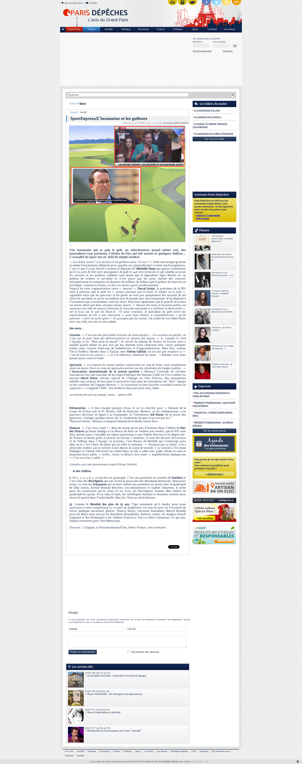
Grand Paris (74, 29)
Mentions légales (179, 751)
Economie (143, 29)
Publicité (69, 755)
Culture (160, 29)
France (91, 29)
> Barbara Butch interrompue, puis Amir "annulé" (113, 729)
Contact (93, 3)
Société (109, 29)
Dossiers (204, 751)
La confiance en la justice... (208, 117)
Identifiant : (198, 42)
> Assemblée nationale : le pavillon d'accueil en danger (115, 674)
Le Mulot (212, 29)
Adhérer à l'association (208, 215)
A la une (69, 751)
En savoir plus (198, 762)
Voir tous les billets (214, 139)
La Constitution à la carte (207, 110)
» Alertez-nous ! (215, 474)
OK (207, 762)
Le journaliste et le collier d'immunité (213, 133)
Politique (126, 29)
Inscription (228, 51)
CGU (194, 751)
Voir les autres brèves (214, 431)
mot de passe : (219, 42)
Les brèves (229, 29)
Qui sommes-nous (73, 3)
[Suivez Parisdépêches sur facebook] (206, 3)
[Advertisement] (126, 59)
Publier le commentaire (82, 652)
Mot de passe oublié (202, 51)
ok (235, 45)
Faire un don (202, 218)
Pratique (177, 29)
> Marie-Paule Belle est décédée (102, 711)
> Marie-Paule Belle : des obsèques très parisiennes (113, 693)
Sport (195, 29)
